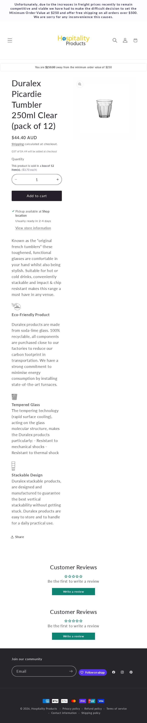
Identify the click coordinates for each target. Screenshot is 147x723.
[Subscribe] (71, 671)
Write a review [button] (73, 591)
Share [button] (19, 537)
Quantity (18, 159)
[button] (10, 40)
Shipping (18, 144)
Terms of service (116, 708)
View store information (33, 228)
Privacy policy (71, 708)
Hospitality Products (44, 708)
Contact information (64, 712)
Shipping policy (91, 712)
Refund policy (93, 708)
